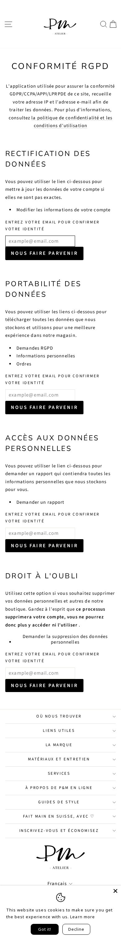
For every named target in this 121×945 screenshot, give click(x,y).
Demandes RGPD (34, 348)
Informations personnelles (45, 356)
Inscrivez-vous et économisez (59, 830)
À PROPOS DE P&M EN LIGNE (58, 788)
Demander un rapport (40, 502)
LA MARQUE (59, 745)
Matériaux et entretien (59, 759)
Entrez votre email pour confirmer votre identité (52, 225)
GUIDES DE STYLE (59, 802)
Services (59, 773)
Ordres (23, 364)
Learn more (82, 917)
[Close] (115, 891)
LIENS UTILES (59, 730)
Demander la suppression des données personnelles (65, 639)
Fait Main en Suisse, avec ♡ (59, 816)
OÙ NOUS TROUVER (59, 716)
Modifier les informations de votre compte (63, 210)
